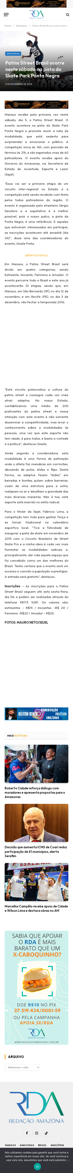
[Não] (68, 1160)
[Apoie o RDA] (36, 988)
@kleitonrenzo (36, 255)
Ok (37, 1166)
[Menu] (6, 14)
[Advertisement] (36, 347)
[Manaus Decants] (36, 4)
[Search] (67, 14)
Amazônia (57, 1145)
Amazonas (13, 53)
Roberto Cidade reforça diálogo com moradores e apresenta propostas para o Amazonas (35, 792)
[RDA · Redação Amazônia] (36, 14)
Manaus (10, 1145)
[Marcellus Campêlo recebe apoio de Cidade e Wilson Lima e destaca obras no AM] (36, 882)
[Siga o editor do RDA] (36, 714)
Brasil (42, 1145)
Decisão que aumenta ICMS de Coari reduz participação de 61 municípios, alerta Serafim (36, 851)
